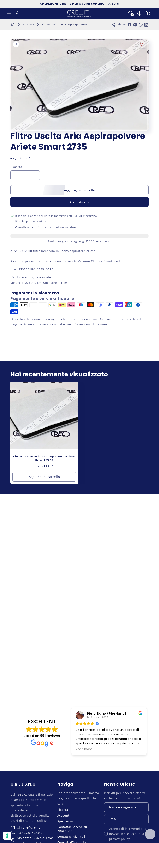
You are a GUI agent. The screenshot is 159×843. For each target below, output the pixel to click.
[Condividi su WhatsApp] (140, 25)
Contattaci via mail (71, 836)
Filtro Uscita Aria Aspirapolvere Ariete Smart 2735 (44, 458)
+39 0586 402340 (29, 833)
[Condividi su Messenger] (135, 25)
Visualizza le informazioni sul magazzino (45, 227)
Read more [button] (84, 749)
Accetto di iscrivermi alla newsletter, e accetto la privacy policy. (127, 834)
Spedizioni (65, 821)
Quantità (16, 167)
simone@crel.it (28, 827)
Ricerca (62, 810)
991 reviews (50, 735)
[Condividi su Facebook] (129, 25)
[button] (8, 13)
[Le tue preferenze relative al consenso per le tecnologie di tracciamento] (7, 836)
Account (63, 815)
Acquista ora (80, 202)
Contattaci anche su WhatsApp (72, 829)
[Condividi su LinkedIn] (146, 25)
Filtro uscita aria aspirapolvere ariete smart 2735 (77, 24)
